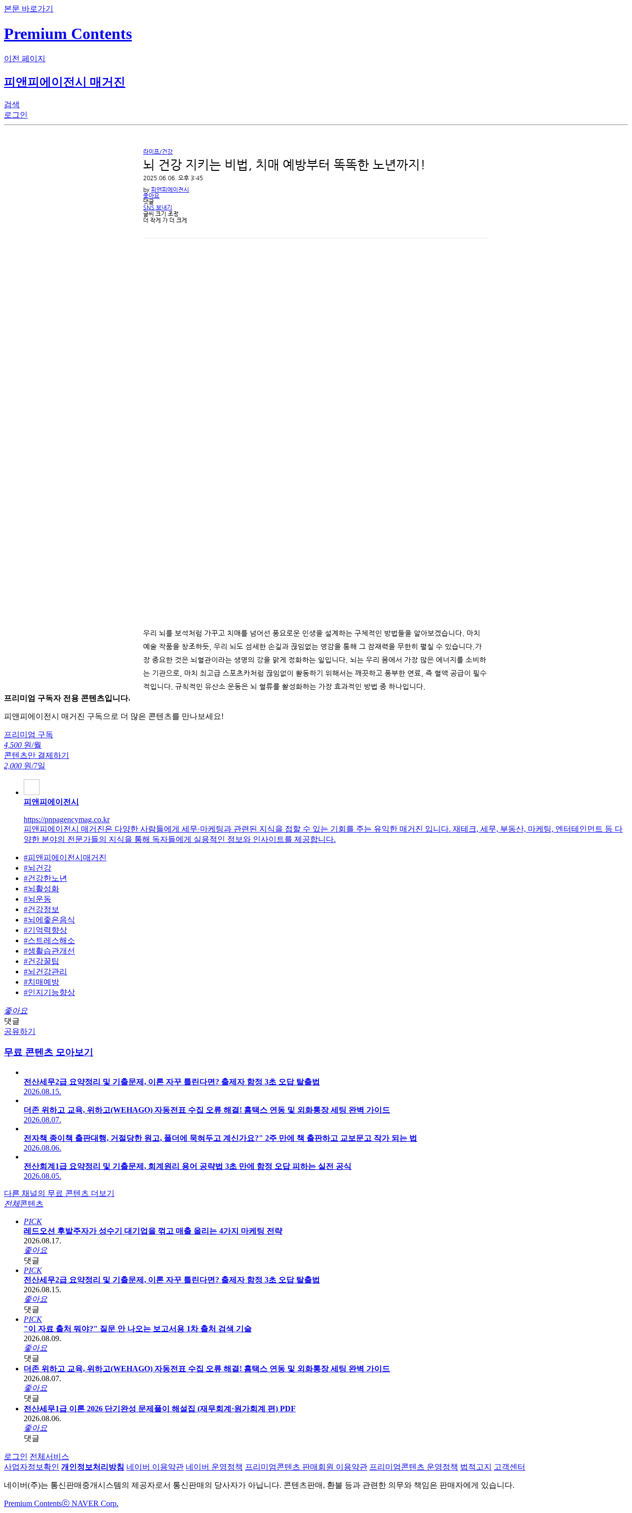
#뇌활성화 (41, 888)
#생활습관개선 (49, 951)
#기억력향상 (45, 930)
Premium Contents (33, 1503)
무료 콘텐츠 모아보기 (48, 1052)
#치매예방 (41, 982)
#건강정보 (41, 909)
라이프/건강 (158, 152)
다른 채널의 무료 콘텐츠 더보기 (59, 1193)
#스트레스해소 (49, 940)
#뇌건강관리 (45, 971)
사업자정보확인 (31, 1467)
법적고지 (476, 1467)
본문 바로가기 (28, 8)
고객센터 (509, 1467)
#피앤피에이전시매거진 (65, 857)
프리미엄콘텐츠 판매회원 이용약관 (306, 1467)
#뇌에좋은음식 (49, 920)
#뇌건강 (37, 868)
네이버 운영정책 (214, 1467)
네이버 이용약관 (155, 1467)
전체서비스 (49, 1456)
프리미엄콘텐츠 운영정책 (413, 1467)
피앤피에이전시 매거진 (64, 82)
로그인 (16, 1456)
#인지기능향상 (49, 992)
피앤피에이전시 (170, 190)
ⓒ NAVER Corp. (90, 1503)
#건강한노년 (45, 878)
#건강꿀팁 (41, 961)
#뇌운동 (37, 899)
